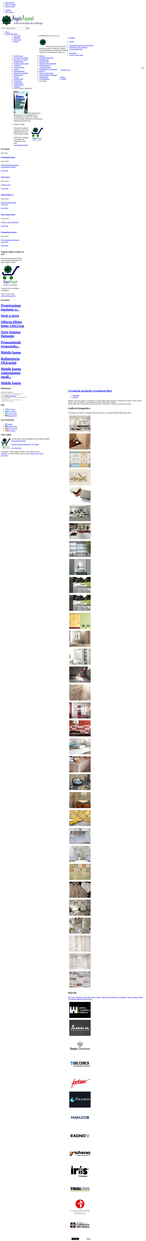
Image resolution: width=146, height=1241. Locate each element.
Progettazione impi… (8, 157)
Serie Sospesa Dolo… (8, 214)
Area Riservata (16, 448)
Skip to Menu (9, 3)
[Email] (75, 397)
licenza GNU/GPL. (37, 453)
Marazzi (74, 999)
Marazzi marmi (82, 999)
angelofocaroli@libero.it (10, 396)
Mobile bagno (11, 352)
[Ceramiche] (80, 1017)
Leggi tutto (4, 171)
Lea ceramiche (122, 997)
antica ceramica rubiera (135, 997)
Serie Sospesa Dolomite (10, 334)
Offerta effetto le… (7, 195)
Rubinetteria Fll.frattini (10, 360)
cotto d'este (105, 997)
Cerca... (3, 28)
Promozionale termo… (9, 232)
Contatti (7, 10)
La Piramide (86, 997)
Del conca (71, 997)
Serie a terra (5, 177)
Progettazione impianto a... (11, 307)
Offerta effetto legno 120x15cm (12, 324)
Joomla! (3, 453)
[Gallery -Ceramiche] (80, 431)
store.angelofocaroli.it (21, 145)
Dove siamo (9, 12)
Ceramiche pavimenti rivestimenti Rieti (90, 390)
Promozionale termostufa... (11, 344)
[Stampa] (75, 395)
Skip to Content (10, 4)
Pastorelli (113, 997)
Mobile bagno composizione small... (11, 373)
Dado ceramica (96, 997)
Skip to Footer (10, 6)
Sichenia (79, 997)
